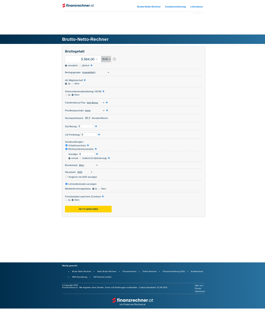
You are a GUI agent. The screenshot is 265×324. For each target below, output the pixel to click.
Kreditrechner (197, 271)
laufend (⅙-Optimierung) (94, 158)
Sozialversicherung (175, 7)
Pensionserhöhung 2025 (174, 271)
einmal (74, 158)
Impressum (200, 291)
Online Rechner (150, 271)
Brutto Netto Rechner (81, 271)
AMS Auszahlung (79, 277)
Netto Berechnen (88, 209)
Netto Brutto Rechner (106, 271)
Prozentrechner (130, 271)
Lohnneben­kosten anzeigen (82, 184)
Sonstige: (73, 154)
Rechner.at (139, 304)
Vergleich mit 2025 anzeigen (82, 177)
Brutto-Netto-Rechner (149, 7)
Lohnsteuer (196, 7)
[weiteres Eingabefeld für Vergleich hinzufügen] (114, 60)
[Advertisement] (132, 21)
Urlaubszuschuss (77, 145)
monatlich (72, 65)
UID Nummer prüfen (102, 277)
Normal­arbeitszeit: (74, 118)
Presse (198, 288)
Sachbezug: (71, 126)
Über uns (199, 285)
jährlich (85, 65)
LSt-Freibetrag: (72, 135)
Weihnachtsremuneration (81, 149)
